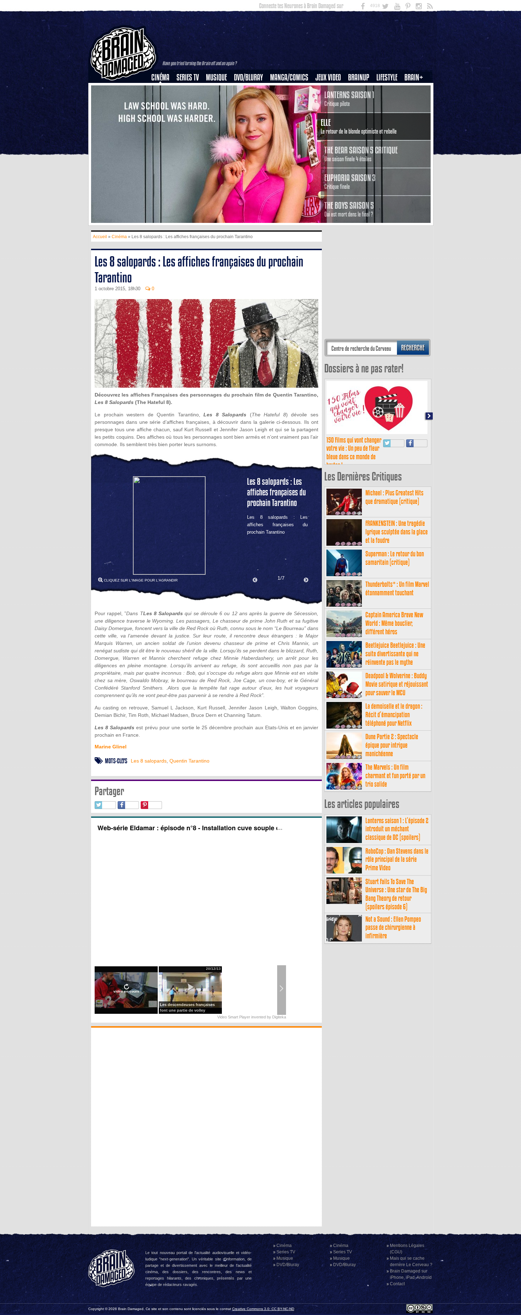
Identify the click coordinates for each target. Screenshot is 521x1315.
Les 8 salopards (149, 761)
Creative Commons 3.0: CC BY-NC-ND (263, 1309)
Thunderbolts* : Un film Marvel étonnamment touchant (397, 588)
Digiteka (279, 1017)
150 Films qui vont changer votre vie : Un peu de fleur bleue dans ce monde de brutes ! (353, 452)
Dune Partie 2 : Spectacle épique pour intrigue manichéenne (391, 745)
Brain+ (413, 77)
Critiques (163, 90)
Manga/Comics (289, 77)
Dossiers (163, 102)
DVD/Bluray (248, 77)
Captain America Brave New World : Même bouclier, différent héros (394, 623)
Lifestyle (386, 77)
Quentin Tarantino (189, 761)
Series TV (188, 77)
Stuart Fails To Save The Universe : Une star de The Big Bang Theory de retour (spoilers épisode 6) (396, 894)
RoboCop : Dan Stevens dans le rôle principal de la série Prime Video (396, 859)
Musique (216, 77)
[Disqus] (206, 1126)
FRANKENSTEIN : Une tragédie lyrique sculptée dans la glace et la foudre (396, 531)
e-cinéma (163, 114)
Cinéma (160, 77)
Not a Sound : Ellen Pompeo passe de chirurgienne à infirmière (393, 927)
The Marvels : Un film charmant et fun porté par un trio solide (395, 775)
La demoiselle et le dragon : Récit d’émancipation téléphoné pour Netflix (393, 714)
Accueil (100, 236)
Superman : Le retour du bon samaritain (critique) (394, 558)
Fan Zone (416, 90)
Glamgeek (389, 102)
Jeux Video (328, 77)
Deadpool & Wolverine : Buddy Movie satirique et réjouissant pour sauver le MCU (396, 684)
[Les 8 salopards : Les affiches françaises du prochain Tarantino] (169, 525)
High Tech (389, 114)
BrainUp (358, 77)
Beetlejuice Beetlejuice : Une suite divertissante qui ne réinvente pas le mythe (395, 653)
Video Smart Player (233, 1017)
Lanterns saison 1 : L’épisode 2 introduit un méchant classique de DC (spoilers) (396, 829)
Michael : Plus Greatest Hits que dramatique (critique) (394, 497)
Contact (397, 1283)
